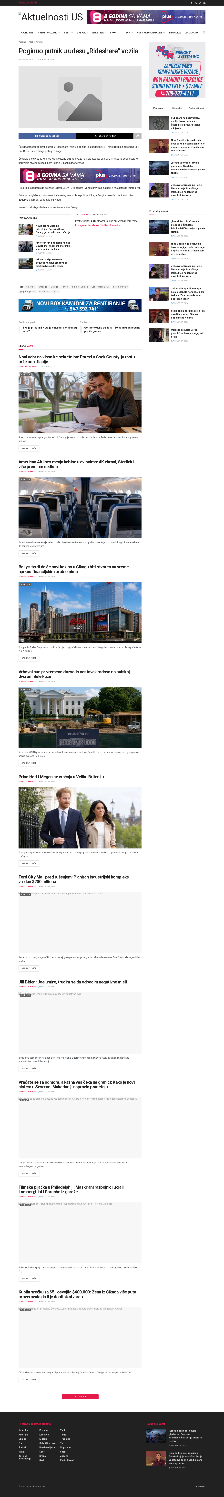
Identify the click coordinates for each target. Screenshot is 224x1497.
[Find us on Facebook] (191, 3)
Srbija (24, 1100)
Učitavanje (80, 1397)
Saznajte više (30, 448)
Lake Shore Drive (101, 287)
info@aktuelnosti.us (28, 3)
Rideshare (44, 291)
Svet (23, 790)
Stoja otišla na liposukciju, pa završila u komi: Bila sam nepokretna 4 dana (188, 314)
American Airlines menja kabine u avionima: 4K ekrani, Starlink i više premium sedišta (53, 245)
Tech (127, 32)
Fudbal (22, 1447)
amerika (23, 1430)
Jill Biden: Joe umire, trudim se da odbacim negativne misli (73, 982)
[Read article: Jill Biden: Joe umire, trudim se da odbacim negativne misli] (80, 1023)
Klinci (22, 1451)
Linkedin (115, 225)
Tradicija (175, 32)
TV (61, 1443)
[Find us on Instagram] (200, 3)
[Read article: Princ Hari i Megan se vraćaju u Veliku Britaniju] (80, 817)
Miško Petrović (28, 471)
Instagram (81, 225)
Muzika (43, 1439)
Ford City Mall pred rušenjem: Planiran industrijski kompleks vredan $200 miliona (74, 879)
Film (21, 1443)
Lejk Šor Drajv (120, 287)
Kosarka (44, 1430)
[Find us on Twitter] (196, 3)
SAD (56, 291)
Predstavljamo (48, 32)
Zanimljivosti (67, 1460)
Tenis (63, 1434)
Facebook (93, 225)
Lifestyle (98, 32)
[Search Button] (204, 33)
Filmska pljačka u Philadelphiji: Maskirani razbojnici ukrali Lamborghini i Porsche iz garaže (71, 1189)
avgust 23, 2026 (44, 253)
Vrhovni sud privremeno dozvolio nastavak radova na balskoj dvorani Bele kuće (51, 262)
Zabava (81, 32)
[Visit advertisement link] (146, 17)
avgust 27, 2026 (180, 303)
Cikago (22, 1439)
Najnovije (27, 32)
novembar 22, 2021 (27, 59)
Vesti (67, 32)
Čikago (54, 287)
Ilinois (65, 287)
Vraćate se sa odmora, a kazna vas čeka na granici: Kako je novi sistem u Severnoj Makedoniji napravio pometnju (77, 1084)
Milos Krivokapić (29, 367)
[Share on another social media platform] (138, 136)
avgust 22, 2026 (47, 1197)
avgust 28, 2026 (180, 236)
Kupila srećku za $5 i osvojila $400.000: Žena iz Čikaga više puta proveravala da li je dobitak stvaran (77, 1294)
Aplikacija (191, 32)
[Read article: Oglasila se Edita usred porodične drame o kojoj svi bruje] (159, 335)
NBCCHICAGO (86, 215)
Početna (22, 42)
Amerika (39, 42)
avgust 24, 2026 (44, 236)
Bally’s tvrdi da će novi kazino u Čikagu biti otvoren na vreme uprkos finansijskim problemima (74, 569)
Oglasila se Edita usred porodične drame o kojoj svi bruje (187, 333)
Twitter (104, 225)
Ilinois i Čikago (80, 287)
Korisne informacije (149, 32)
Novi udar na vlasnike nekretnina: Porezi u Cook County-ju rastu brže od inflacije (53, 229)
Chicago (43, 287)
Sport (114, 32)
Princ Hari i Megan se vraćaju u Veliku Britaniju (61, 776)
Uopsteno (65, 1447)
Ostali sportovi (47, 1443)
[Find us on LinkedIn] (204, 3)
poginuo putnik (28, 291)
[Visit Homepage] (51, 17)
